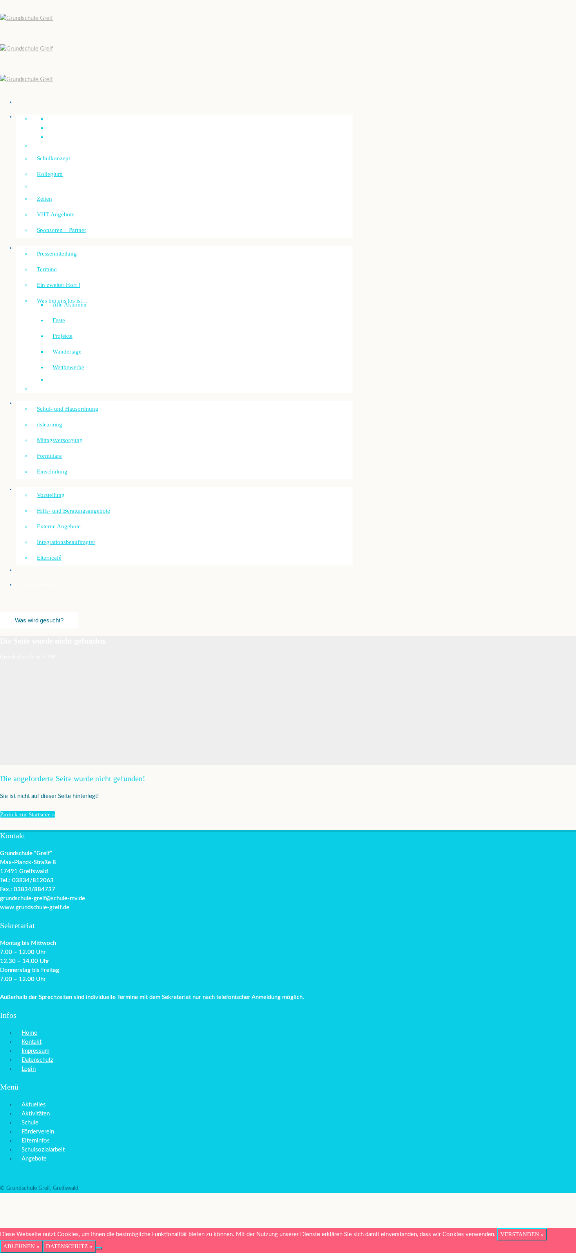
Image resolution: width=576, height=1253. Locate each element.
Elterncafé (49, 558)
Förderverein (37, 584)
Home (29, 1033)
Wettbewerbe (68, 367)
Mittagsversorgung (60, 440)
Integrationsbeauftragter (66, 542)
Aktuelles (34, 1105)
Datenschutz (37, 1060)
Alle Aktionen (70, 304)
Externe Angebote (59, 526)
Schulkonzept (53, 158)
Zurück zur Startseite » (27, 814)
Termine (47, 269)
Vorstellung (51, 495)
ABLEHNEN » (21, 1246)
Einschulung (52, 471)
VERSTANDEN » (522, 1234)
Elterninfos (36, 1141)
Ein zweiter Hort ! (58, 285)
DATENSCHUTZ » (69, 1246)
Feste (59, 320)
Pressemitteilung (57, 253)
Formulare (49, 456)
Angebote (34, 1159)
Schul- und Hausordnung (67, 409)
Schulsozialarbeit (42, 489)
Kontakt (32, 1042)
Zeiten (44, 199)
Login (29, 1069)
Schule (30, 1123)
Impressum (35, 1051)
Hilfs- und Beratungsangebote (73, 511)
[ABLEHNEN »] (99, 1248)
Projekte (62, 336)
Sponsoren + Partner (61, 230)
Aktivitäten (36, 1114)
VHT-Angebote (55, 214)
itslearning (49, 424)
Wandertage (67, 351)
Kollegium (50, 174)
